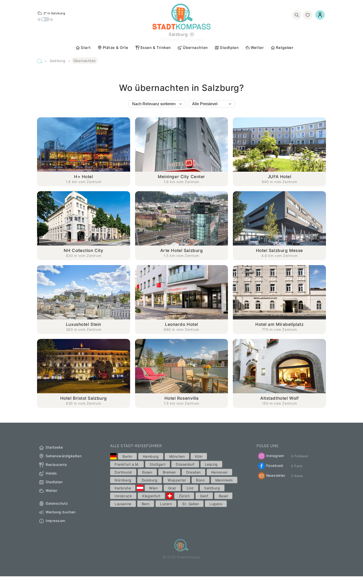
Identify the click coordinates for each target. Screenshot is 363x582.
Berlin (127, 456)
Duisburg (149, 480)
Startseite (54, 447)
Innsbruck (123, 496)
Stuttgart (157, 464)
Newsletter (275, 475)
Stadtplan (229, 47)
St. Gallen (190, 504)
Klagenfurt (151, 496)
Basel (223, 496)
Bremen (169, 472)
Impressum (55, 521)
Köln (198, 456)
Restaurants (56, 465)
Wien (153, 488)
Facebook (274, 465)
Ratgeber (284, 47)
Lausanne (123, 504)
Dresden (193, 472)
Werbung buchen (61, 512)
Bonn (200, 480)
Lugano (215, 504)
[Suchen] (297, 15)
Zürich (184, 496)
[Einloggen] (320, 15)
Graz (172, 488)
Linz (190, 488)
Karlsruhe (123, 488)
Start (86, 47)
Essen (147, 472)
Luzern (166, 504)
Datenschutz (57, 503)
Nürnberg (123, 480)
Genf (204, 496)
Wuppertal (177, 480)
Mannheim (224, 480)
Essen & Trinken (156, 47)
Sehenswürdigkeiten (63, 456)
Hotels (51, 473)
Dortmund (123, 472)
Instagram (275, 456)
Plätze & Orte (115, 47)
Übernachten (195, 47)
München (177, 456)
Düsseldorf (185, 464)
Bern (146, 504)
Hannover (219, 472)
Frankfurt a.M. (127, 464)
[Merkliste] (307, 15)
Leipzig (211, 464)
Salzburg (57, 61)
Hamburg (151, 456)
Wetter (257, 47)
